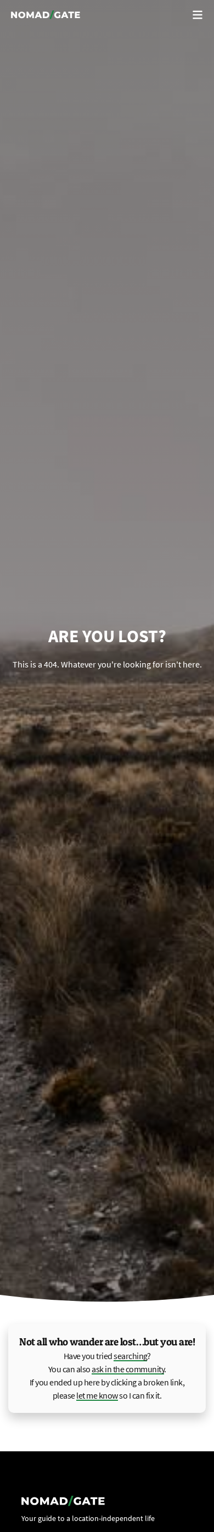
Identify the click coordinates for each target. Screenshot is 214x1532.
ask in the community (128, 1368)
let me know (97, 1395)
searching (130, 1355)
